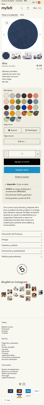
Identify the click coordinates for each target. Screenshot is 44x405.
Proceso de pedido (8, 347)
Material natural (7, 327)
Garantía (5, 349)
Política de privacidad (9, 373)
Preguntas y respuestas (10, 343)
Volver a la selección (10, 15)
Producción (6, 329)
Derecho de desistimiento (10, 369)
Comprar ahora (22, 170)
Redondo (14, 130)
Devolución (5, 351)
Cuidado (5, 333)
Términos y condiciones (10, 371)
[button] (37, 8)
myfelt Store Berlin (8, 355)
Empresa (5, 331)
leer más (5, 81)
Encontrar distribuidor (9, 359)
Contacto (5, 353)
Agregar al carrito (22, 161)
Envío (4, 345)
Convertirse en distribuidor (11, 357)
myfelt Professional (8, 378)
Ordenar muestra (22, 177)
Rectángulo (32, 130)
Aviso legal (5, 376)
